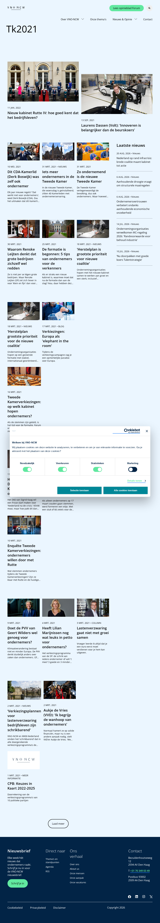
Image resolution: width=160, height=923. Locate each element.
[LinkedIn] (136, 896)
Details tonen (134, 480)
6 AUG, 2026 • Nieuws (128, 176)
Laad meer (58, 823)
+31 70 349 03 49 (140, 870)
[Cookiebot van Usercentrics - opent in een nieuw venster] (126, 431)
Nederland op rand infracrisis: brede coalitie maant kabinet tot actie (134, 161)
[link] (43, 92)
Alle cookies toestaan (125, 490)
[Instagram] (143, 896)
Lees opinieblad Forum (126, 8)
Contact (147, 19)
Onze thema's (98, 19)
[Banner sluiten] (147, 431)
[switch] (62, 469)
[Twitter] (150, 896)
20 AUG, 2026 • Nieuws (128, 153)
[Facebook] (129, 896)
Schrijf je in (17, 883)
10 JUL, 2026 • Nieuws (128, 251)
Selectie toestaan (79, 490)
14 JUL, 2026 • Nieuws (128, 224)
